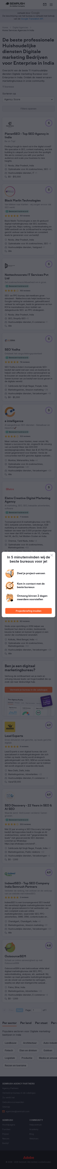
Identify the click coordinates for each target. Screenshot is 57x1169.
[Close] (51, 555)
